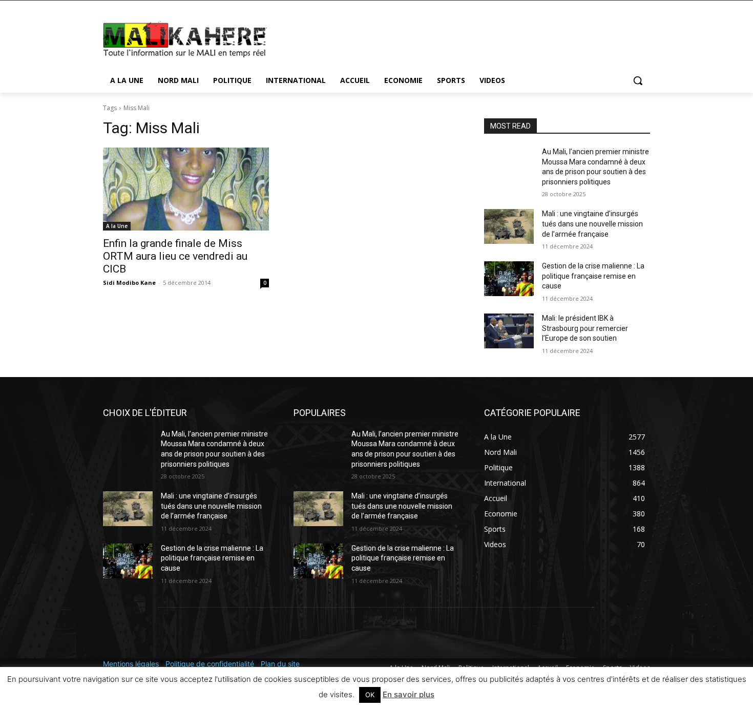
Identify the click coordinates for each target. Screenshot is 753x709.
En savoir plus (408, 694)
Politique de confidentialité (209, 663)
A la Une (117, 226)
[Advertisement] (453, 38)
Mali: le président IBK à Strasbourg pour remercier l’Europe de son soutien (585, 328)
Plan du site (280, 663)
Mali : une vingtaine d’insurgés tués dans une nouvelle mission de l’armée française (592, 224)
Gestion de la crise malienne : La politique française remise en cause (593, 276)
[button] (637, 80)
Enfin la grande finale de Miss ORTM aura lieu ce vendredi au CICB (175, 256)
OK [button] (369, 695)
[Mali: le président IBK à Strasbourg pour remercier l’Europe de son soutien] (509, 331)
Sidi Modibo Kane (129, 282)
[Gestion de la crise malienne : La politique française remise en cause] (509, 278)
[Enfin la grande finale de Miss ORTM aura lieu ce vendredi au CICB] (186, 189)
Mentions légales (131, 663)
